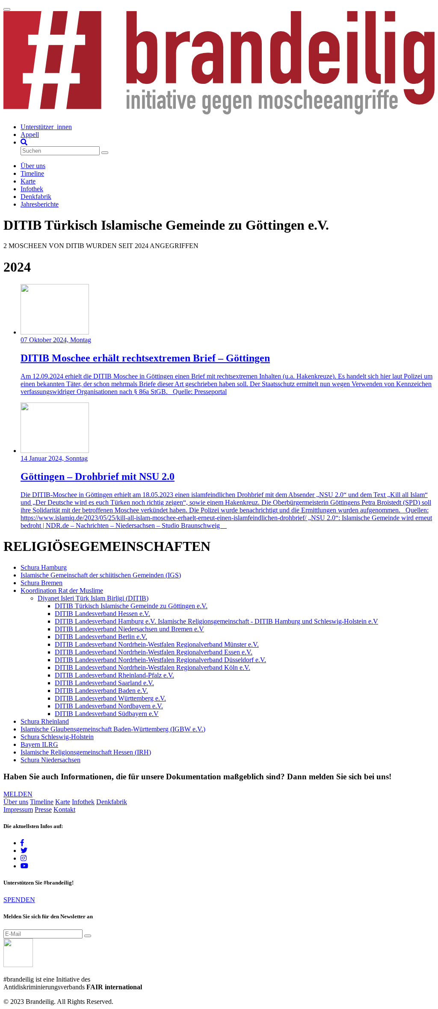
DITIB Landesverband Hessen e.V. (102, 613)
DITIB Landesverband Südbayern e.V (107, 713)
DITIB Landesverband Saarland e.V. (104, 682)
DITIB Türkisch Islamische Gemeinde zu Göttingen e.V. (131, 606)
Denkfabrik (36, 196)
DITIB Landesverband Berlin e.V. (101, 636)
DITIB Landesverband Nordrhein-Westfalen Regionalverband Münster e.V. (157, 644)
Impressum (18, 809)
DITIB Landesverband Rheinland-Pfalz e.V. (114, 675)
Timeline (32, 173)
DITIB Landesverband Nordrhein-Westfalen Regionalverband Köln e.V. (152, 667)
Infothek (32, 188)
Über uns (33, 165)
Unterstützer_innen (46, 126)
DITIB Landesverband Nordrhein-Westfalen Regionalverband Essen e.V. (153, 652)
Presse (43, 809)
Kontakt (64, 809)
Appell (30, 134)
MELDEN (18, 794)
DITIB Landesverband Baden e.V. (101, 690)
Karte (28, 181)
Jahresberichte (40, 204)
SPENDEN (19, 899)
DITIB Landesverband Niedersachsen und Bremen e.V (129, 629)
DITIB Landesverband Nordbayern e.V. (109, 706)
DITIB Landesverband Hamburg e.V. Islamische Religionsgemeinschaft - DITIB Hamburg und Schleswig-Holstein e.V (216, 621)
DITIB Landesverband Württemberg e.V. (110, 698)
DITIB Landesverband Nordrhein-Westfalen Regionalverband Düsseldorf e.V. (160, 659)
